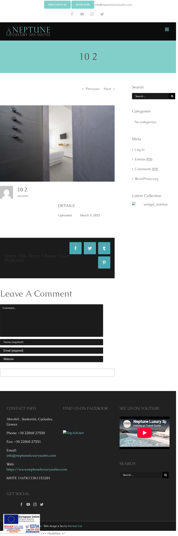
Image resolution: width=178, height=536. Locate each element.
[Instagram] (35, 504)
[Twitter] (41, 504)
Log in (140, 149)
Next (107, 88)
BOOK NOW (83, 5)
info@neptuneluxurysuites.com (113, 5)
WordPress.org (146, 178)
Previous (92, 88)
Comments (146, 169)
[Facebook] (21, 504)
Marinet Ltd (75, 526)
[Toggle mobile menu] (167, 29)
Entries (143, 159)
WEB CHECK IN (57, 5)
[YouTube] (28, 504)
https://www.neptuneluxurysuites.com (37, 469)
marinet (22, 196)
